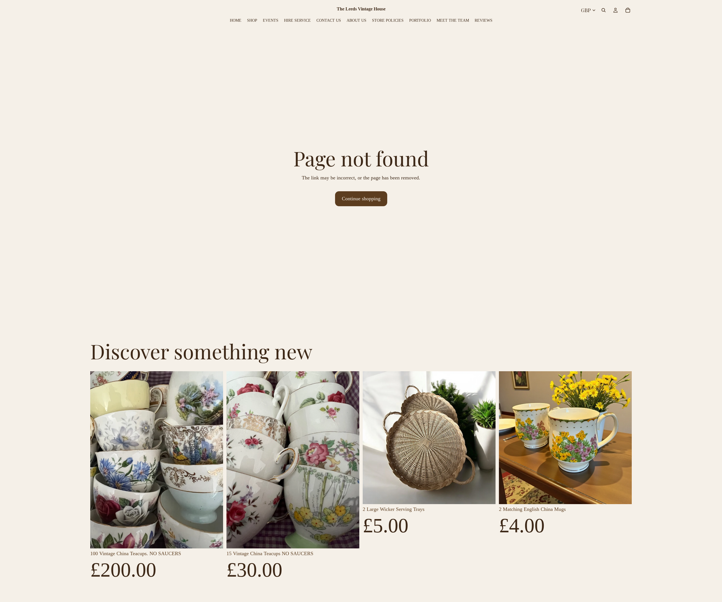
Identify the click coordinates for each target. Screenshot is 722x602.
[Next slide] (214, 460)
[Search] (603, 10)
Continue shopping (361, 198)
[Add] (214, 540)
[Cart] (628, 10)
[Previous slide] (98, 460)
